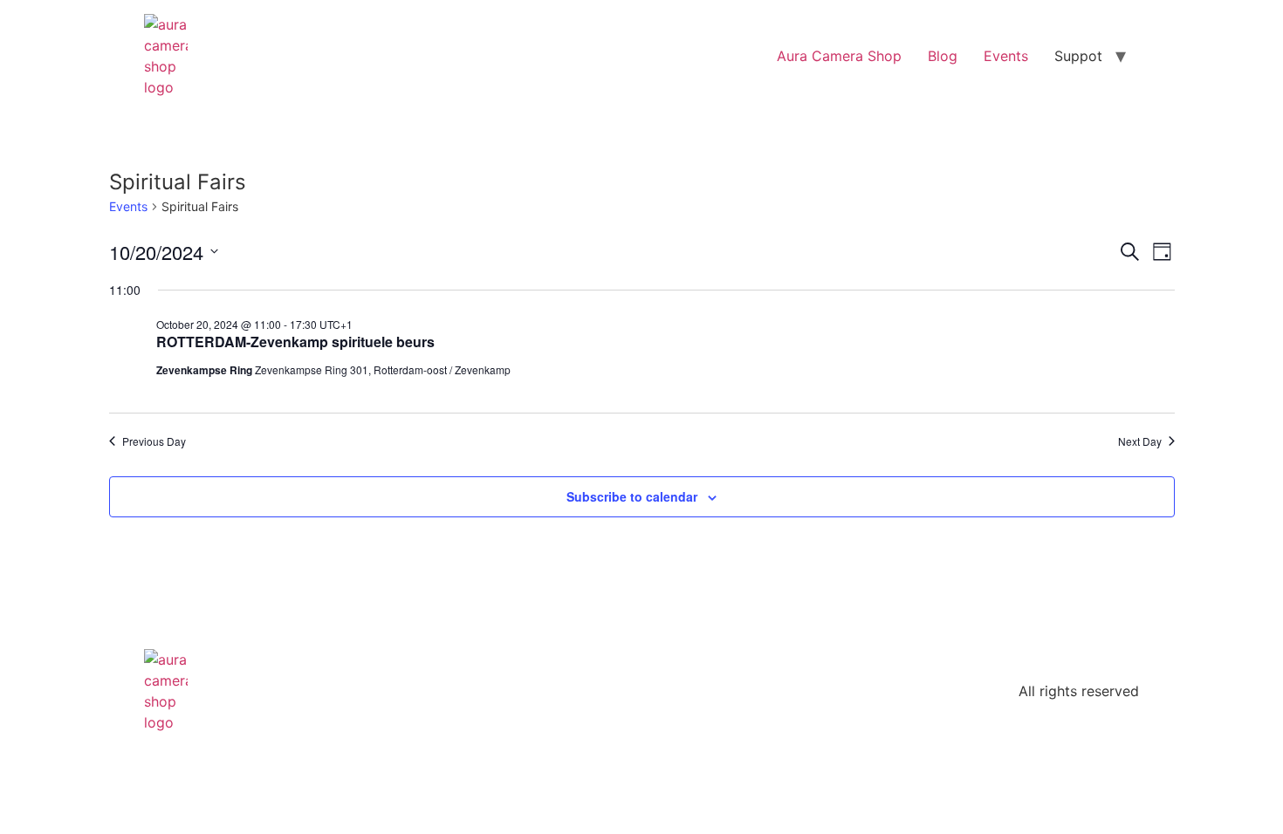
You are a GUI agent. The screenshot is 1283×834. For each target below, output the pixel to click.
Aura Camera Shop (839, 56)
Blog (942, 56)
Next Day (1140, 441)
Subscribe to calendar (631, 496)
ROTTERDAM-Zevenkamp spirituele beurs (295, 342)
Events (1006, 56)
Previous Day (154, 441)
